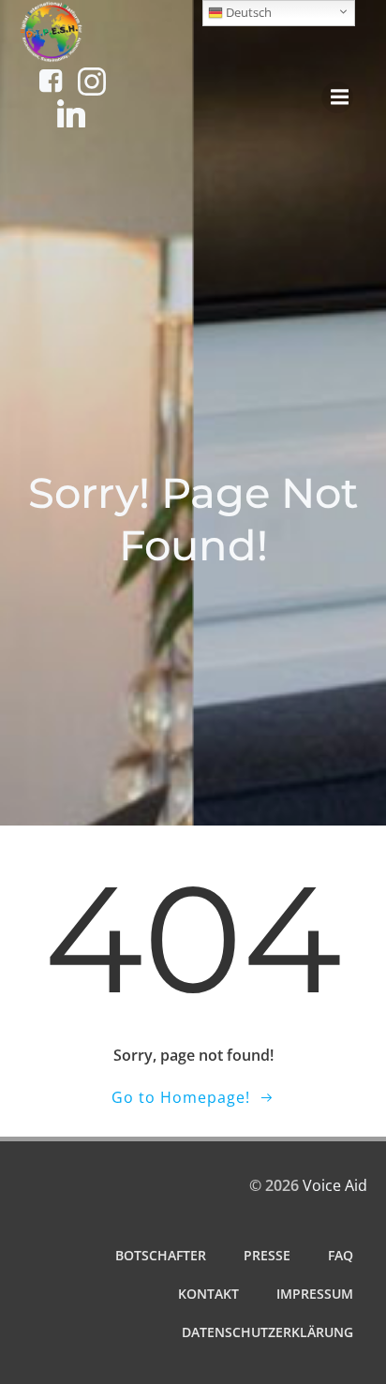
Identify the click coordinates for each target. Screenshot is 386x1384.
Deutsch (247, 12)
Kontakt (208, 1293)
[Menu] (337, 97)
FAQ (340, 1255)
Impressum (314, 1293)
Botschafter (160, 1255)
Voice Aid (335, 1185)
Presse (267, 1255)
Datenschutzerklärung (267, 1332)
